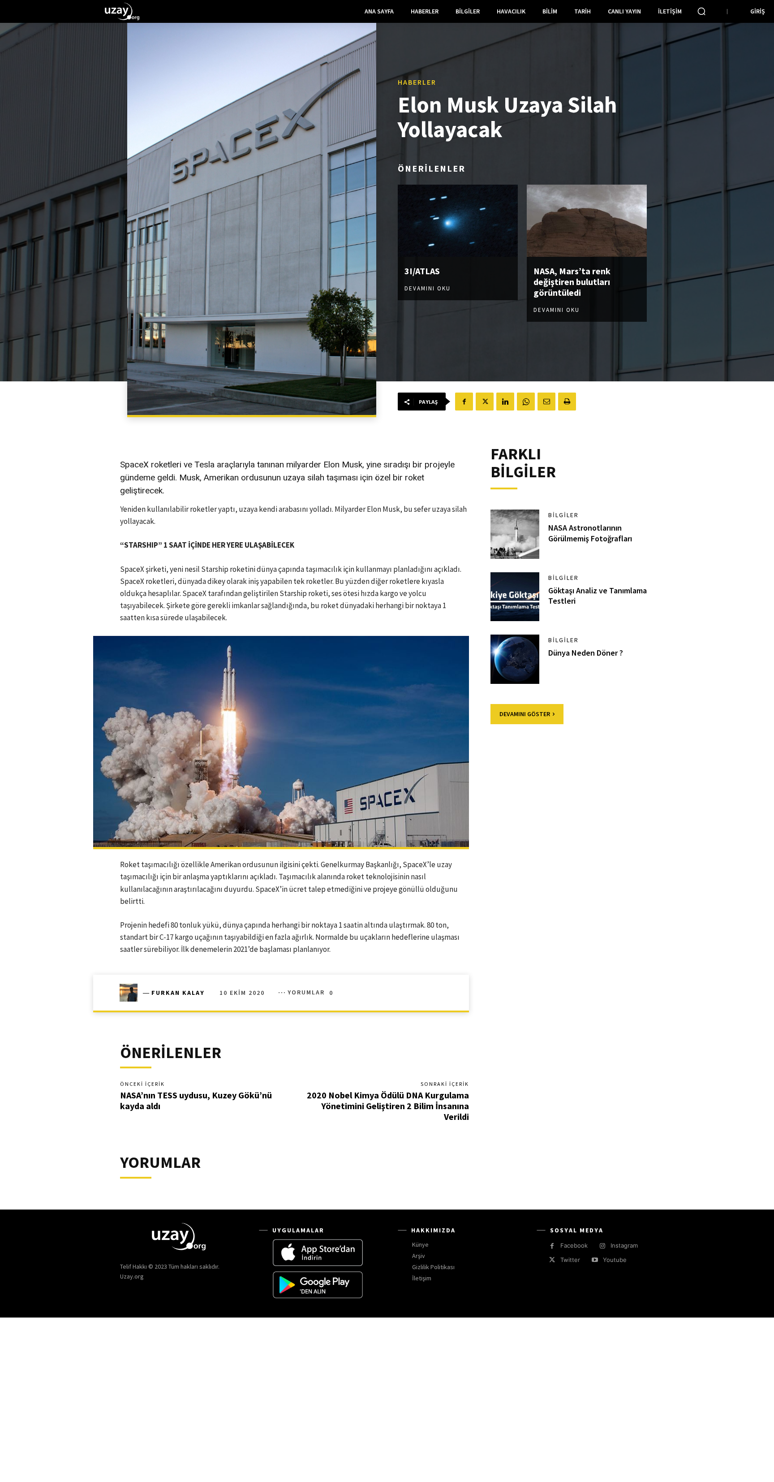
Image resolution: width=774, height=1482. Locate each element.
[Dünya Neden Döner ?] (515, 659)
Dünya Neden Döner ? (585, 653)
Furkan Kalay (178, 993)
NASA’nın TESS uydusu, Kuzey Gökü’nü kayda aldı (196, 1100)
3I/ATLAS (422, 271)
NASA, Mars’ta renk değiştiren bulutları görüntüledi (572, 281)
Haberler (417, 82)
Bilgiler (563, 515)
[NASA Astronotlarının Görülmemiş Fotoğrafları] (515, 534)
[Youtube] (594, 1260)
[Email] (546, 401)
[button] (701, 11)
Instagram (624, 1245)
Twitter (570, 1259)
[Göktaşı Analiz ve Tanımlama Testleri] (515, 597)
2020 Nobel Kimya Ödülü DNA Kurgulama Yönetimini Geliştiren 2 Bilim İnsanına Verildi (388, 1105)
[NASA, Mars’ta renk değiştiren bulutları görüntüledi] (587, 221)
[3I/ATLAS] (458, 221)
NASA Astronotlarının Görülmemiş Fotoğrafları (590, 533)
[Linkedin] (505, 401)
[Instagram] (602, 1246)
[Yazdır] (567, 401)
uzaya (294, 477)
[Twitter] (485, 401)
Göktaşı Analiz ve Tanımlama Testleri (597, 595)
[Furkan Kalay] (131, 993)
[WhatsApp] (526, 401)
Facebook (574, 1245)
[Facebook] (464, 401)
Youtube (615, 1259)
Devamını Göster (524, 714)
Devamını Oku (427, 288)
